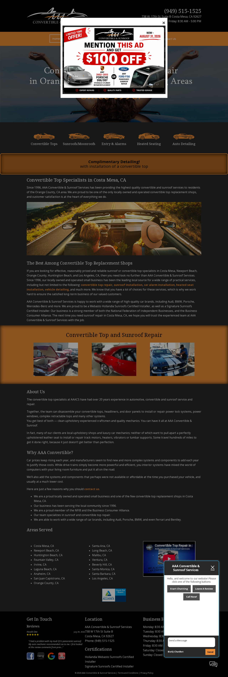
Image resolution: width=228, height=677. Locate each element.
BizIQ (171, 651)
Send (210, 652)
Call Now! (191, 596)
